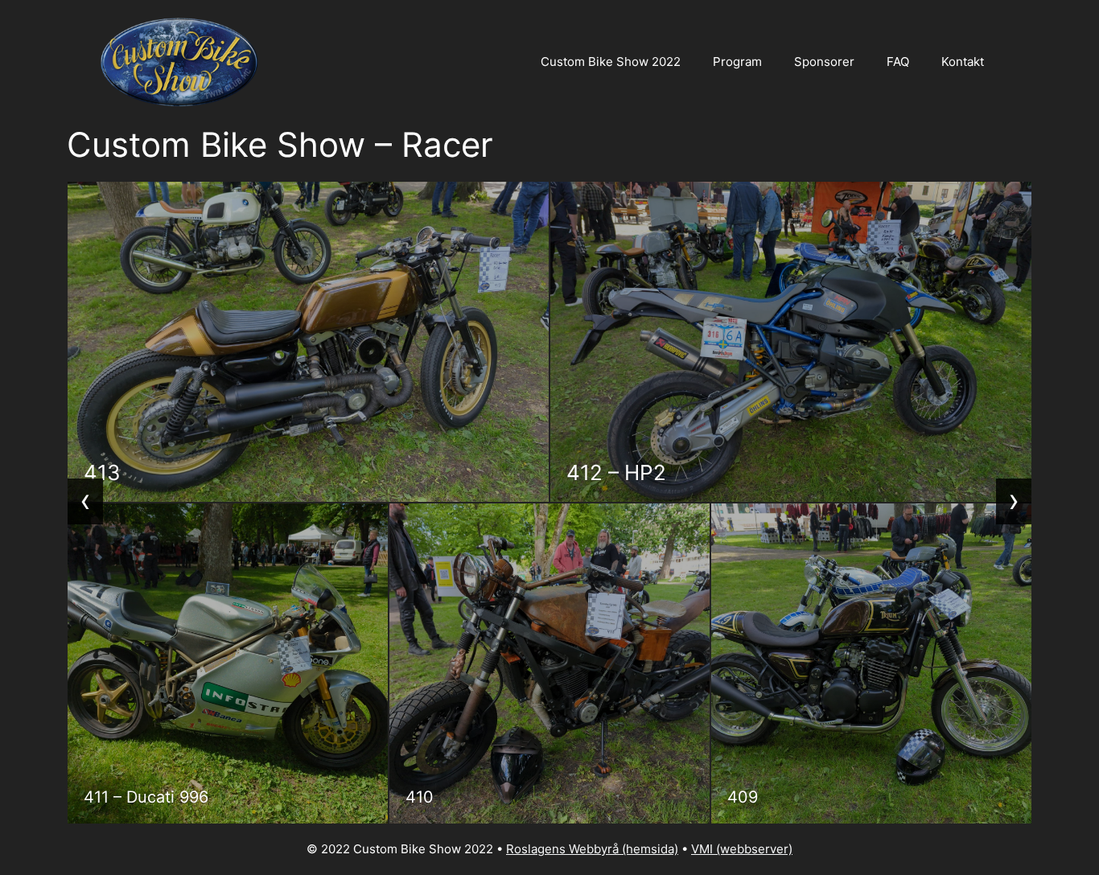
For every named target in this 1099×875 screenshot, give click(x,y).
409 (742, 797)
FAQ (898, 61)
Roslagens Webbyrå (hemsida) (592, 849)
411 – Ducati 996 (146, 797)
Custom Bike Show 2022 (611, 61)
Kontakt (962, 61)
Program (737, 61)
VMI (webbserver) (741, 849)
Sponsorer (824, 61)
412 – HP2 (616, 472)
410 (419, 797)
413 (102, 472)
